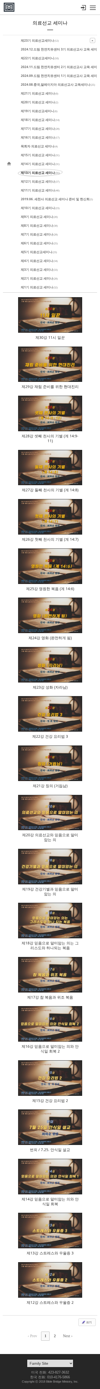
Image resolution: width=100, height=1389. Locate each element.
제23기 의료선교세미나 (40, 40)
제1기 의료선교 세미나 (39, 287)
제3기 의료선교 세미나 (39, 269)
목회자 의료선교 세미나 (39, 146)
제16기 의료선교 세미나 (40, 137)
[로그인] (83, 7)
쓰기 (88, 1322)
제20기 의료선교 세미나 (39, 102)
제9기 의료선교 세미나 (39, 216)
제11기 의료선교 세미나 (40, 190)
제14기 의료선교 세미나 (40, 164)
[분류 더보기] (92, 40)
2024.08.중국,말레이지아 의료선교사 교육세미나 (58, 84)
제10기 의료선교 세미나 (40, 208)
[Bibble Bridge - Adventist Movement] (9, 7)
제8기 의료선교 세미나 (39, 225)
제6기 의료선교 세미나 (39, 243)
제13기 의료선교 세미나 (40, 172)
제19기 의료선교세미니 (39, 111)
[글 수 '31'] (10, 163)
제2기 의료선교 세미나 (39, 278)
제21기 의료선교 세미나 (39, 93)
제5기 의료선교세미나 (39, 252)
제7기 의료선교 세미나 (39, 234)
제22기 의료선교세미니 (40, 58)
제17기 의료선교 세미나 (40, 128)
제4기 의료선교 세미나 (39, 260)
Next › (68, 1336)
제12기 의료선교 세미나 (40, 181)
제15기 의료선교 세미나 (40, 155)
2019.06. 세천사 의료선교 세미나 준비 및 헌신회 (57, 199)
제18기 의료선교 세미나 (40, 119)
